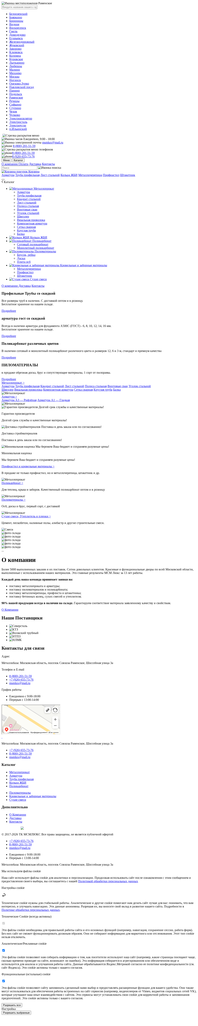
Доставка (35, 164)
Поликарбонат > (12, 483)
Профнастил (111, 175)
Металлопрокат (43, 188)
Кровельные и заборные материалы (83, 265)
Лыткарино (16, 62)
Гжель (13, 31)
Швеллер (23, 216)
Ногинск (15, 80)
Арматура (8, 175)
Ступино (15, 108)
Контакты (48, 164)
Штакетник (127, 175)
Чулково (14, 115)
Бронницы (16, 20)
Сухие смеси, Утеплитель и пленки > (26, 516)
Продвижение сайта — (11, 827)
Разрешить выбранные (16, 1012)
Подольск (15, 94)
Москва (14, 76)
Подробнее (9, 310)
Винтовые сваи (27, 209)
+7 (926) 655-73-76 (21, 679)
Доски (21, 258)
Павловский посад (21, 87)
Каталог (18, 160)
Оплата (23, 164)
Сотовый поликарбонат (32, 244)
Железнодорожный (21, 41)
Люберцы (15, 66)
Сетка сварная (26, 227)
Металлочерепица (90, 175)
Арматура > (9, 396)
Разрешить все (12, 1005)
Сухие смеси (38, 279)
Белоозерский (18, 13)
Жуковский (16, 45)
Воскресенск (17, 27)
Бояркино (15, 17)
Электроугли (17, 125)
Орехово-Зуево (19, 83)
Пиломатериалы (45, 251)
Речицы (14, 101)
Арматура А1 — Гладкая (53, 400)
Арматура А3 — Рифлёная (19, 400)
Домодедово (17, 34)
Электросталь (18, 122)
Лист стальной (50, 175)
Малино (14, 69)
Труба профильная (27, 175)
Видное (14, 24)
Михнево (15, 73)
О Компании (10, 609)
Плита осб (24, 261)
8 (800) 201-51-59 (24, 146)
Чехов (13, 111)
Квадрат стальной (29, 199)
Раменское (16, 97)
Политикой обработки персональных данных (108, 881)
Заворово (15, 48)
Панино (14, 90)
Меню (6, 160)
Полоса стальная (28, 206)
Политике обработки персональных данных (31, 910)
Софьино (15, 104)
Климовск (16, 52)
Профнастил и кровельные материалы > (28, 466)
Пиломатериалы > (14, 499)
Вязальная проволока (31, 220)
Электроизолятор (20, 118)
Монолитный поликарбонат (35, 247)
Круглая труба (26, 230)
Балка (21, 234)
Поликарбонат (41, 241)
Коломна (15, 55)
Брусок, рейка (26, 254)
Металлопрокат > (13, 382)
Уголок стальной (28, 213)
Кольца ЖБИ (69, 175)
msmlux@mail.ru (52, 142)
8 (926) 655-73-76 (23, 156)
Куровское (16, 59)
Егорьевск (16, 38)
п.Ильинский (18, 129)
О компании (10, 164)
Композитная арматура (32, 223)
